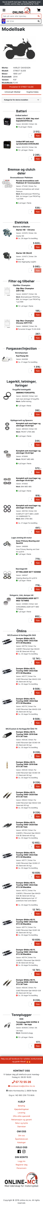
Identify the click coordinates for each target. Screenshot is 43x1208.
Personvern (21, 1168)
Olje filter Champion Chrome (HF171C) (25, 322)
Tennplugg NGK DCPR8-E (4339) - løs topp (27, 1023)
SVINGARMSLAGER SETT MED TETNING (27, 599)
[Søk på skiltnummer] (38, 21)
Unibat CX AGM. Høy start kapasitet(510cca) (27, 119)
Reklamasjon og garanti (21, 1119)
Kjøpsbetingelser (21, 1109)
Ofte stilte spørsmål (21, 1116)
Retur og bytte (21, 1123)
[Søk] (38, 16)
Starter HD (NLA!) (24, 253)
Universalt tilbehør (13, 92)
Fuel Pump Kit (22, 356)
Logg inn (21, 1161)
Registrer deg (21, 1165)
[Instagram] (23, 1152)
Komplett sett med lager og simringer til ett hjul (28, 424)
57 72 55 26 (23, 1082)
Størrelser (21, 1126)
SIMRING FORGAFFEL (25, 392)
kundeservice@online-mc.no (22, 1086)
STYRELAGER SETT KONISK (28, 572)
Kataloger (21, 1142)
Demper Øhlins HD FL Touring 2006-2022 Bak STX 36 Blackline (27, 701)
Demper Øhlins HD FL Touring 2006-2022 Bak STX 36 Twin (27, 982)
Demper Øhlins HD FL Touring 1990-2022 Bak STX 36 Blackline (27, 640)
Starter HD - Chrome (25, 230)
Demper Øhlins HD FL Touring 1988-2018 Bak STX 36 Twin (26, 734)
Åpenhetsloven (21, 1139)
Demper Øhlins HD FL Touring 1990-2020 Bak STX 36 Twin (27, 794)
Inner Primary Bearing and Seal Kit (27, 542)
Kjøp (38, 135)
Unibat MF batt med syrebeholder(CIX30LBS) (27, 142)
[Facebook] (19, 1152)
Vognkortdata (32, 92)
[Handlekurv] (38, 10)
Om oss (21, 1135)
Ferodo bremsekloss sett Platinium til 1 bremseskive (28, 181)
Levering (21, 1113)
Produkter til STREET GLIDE (21, 87)
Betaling (21, 1106)
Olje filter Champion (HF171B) (25, 289)
